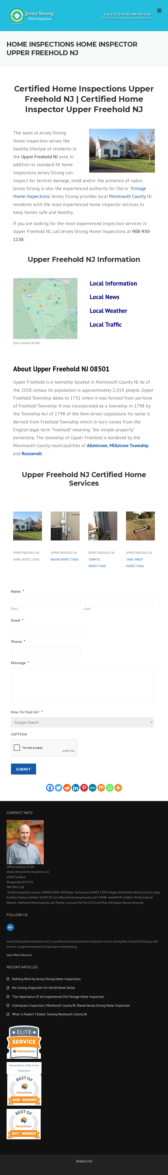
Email (17, 620)
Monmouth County (127, 196)
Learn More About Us (19, 955)
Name (17, 591)
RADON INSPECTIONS (65, 559)
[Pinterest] (84, 788)
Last (87, 609)
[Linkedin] (75, 788)
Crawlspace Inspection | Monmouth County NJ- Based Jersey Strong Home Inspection (71, 1005)
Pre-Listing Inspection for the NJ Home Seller (43, 988)
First (14, 609)
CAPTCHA (19, 734)
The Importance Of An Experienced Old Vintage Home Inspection (58, 997)
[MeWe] (92, 788)
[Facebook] (50, 788)
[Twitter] (58, 788)
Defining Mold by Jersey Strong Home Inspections (46, 979)
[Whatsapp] (110, 788)
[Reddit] (67, 788)
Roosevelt (32, 453)
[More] (118, 788)
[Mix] (101, 788)
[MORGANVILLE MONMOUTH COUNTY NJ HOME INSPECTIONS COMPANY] (84, 15)
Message (20, 662)
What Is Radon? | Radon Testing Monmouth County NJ (49, 1014)
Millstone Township (129, 445)
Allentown (97, 445)
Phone (18, 641)
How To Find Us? (27, 712)
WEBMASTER (84, 1161)
